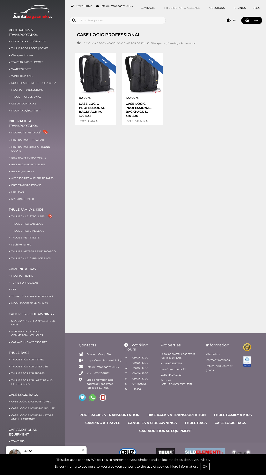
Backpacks (158, 43)
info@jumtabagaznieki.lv (117, 5)
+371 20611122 (84, 5)
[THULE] (165, 452)
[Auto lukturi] (241, 452)
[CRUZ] (128, 452)
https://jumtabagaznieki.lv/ (104, 360)
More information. (184, 466)
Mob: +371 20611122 (98, 373)
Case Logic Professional (182, 43)
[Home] (80, 43)
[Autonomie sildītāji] (203, 452)
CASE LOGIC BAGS (95, 43)
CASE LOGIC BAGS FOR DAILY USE (128, 43)
